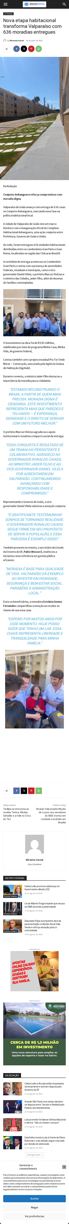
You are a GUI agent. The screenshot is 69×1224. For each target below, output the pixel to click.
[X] (24, 49)
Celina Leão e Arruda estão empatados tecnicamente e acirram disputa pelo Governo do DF (44, 1086)
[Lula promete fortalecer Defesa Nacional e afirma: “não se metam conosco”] (12, 1124)
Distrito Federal (10, 896)
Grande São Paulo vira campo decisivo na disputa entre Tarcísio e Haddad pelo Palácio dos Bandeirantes (44, 1104)
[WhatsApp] (38, 49)
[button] (64, 1167)
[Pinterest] (31, 49)
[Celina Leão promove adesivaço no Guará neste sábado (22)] (12, 891)
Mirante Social (17, 40)
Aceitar (34, 1198)
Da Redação (8, 14)
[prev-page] (5, 940)
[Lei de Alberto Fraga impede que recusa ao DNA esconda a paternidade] (12, 908)
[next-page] (10, 940)
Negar (34, 1207)
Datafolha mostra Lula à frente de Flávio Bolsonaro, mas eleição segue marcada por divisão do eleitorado (45, 1140)
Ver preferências (34, 1216)
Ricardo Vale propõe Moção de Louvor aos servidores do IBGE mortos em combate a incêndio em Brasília (51, 816)
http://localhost (34, 864)
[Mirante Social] (5, 40)
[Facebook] (16, 49)
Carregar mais (33, 1154)
